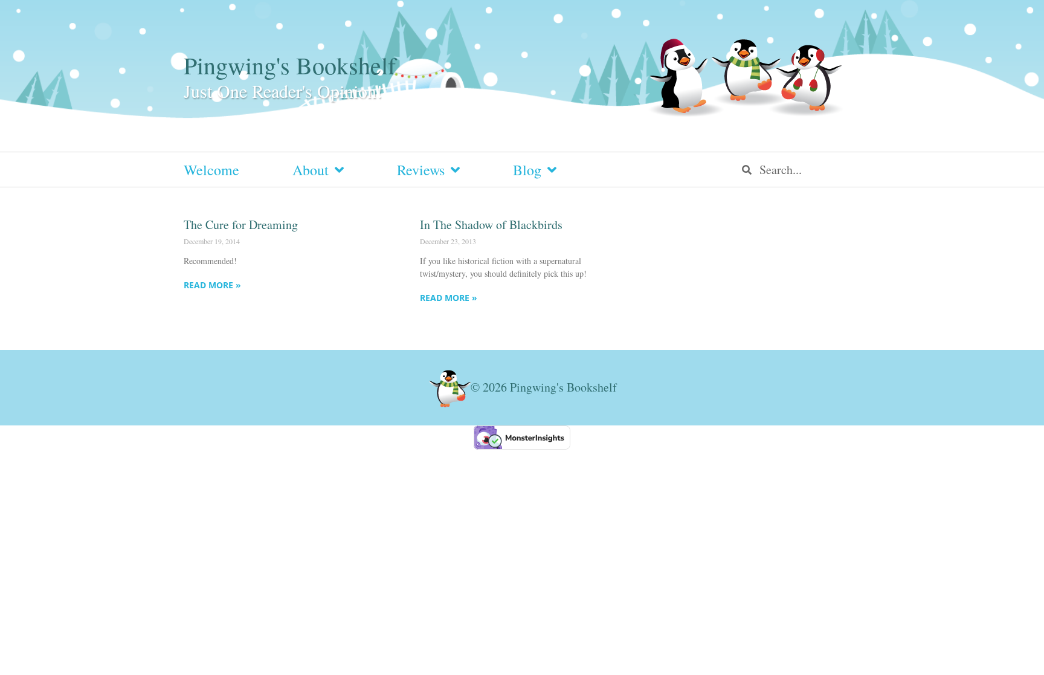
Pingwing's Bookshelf (290, 65)
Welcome (211, 169)
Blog (527, 169)
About (310, 169)
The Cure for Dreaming (241, 224)
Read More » (212, 285)
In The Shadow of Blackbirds (491, 224)
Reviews (421, 169)
